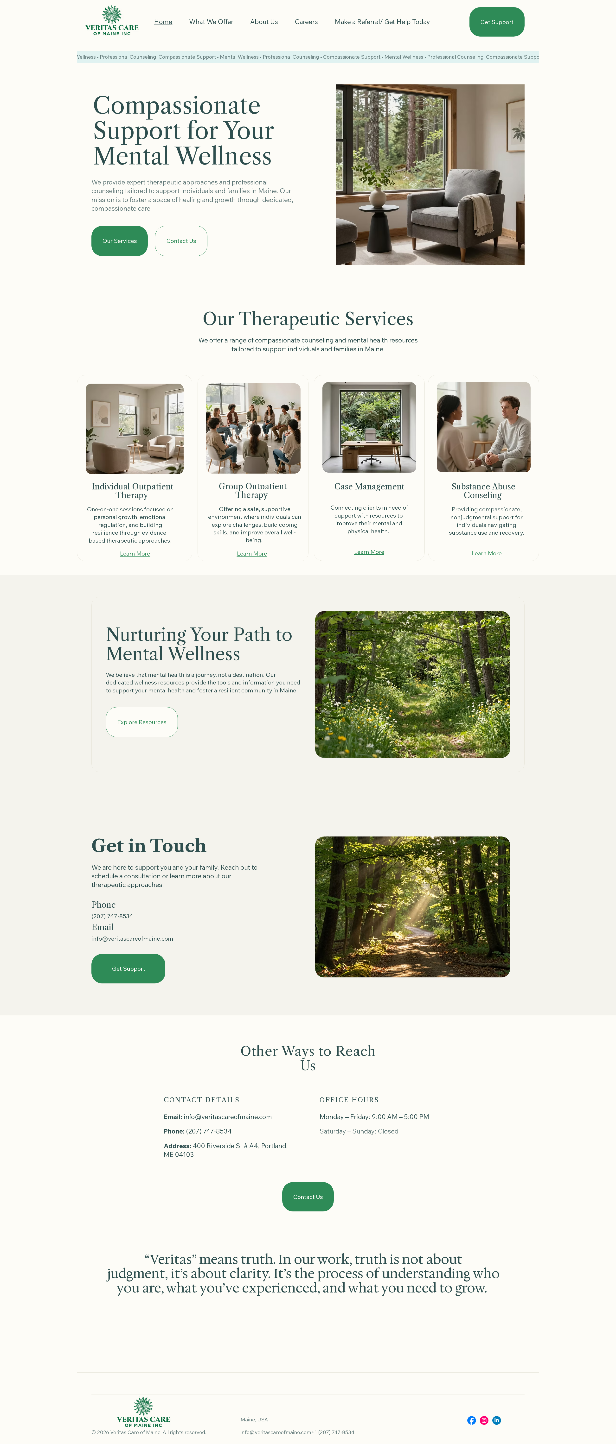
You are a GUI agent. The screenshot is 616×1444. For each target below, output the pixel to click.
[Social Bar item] (471, 1420)
